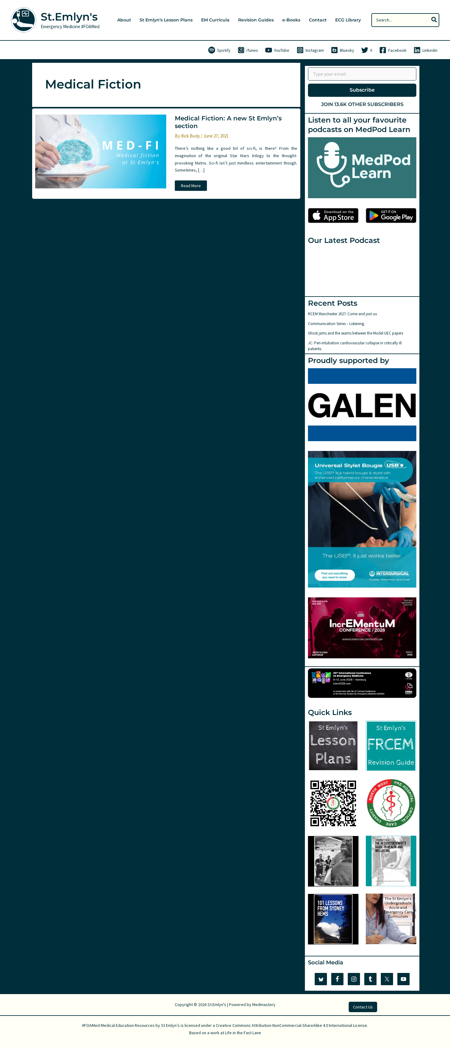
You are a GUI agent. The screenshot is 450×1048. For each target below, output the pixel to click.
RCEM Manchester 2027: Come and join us (342, 313)
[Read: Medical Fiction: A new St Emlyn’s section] (100, 151)
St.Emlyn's (69, 16)
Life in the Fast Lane (243, 1032)
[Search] (434, 20)
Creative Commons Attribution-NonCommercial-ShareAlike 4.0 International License (291, 1025)
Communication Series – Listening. (336, 323)
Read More (191, 187)
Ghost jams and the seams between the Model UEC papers (355, 333)
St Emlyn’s (170, 1025)
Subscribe (362, 90)
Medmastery (264, 1004)
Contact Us (363, 1007)
